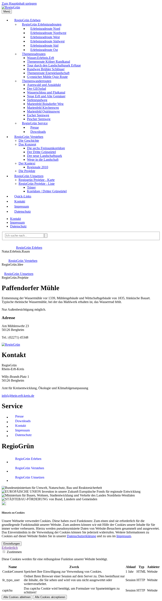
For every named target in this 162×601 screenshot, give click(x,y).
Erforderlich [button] (10, 547)
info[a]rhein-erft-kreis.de (18, 395)
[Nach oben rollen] (4, 504)
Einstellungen (11, 543)
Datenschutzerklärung (81, 536)
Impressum (123, 536)
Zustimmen (14, 552)
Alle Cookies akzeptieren (50, 597)
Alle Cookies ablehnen (17, 597)
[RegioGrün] (11, 7)
